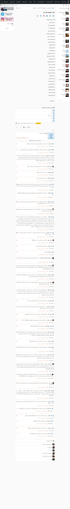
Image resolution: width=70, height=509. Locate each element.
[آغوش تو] (67, 85)
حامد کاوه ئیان (41, 133)
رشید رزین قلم (49, 320)
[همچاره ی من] (67, 75)
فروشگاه (19, 2)
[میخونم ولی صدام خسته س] (67, 29)
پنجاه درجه (63, 89)
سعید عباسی (50, 341)
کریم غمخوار (50, 274)
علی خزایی (50, 143)
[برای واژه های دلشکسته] (67, 70)
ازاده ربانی (50, 383)
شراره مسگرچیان (49, 306)
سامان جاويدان (49, 354)
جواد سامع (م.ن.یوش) (48, 390)
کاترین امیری (50, 149)
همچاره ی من (63, 74)
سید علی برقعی (49, 232)
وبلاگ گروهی (24, 2)
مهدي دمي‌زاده (49, 209)
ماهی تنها (63, 55)
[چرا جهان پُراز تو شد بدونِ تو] (67, 13)
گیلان (51, 118)
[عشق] (67, 41)
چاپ (34, 8)
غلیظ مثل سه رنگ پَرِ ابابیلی (61, 35)
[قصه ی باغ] (67, 95)
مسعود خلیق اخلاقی (48, 326)
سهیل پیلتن (50, 265)
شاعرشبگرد (63, 45)
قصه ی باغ (63, 94)
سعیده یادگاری (49, 252)
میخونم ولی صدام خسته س (62, 29)
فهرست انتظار (57, 2)
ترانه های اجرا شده (49, 2)
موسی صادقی (49, 332)
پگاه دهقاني (50, 415)
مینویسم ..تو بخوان (62, 79)
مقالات (30, 2)
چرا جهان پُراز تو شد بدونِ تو (61, 13)
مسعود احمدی (49, 282)
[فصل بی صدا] (67, 19)
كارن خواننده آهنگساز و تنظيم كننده (46, 258)
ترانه (52, 130)
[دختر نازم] (67, 65)
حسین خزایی (50, 240)
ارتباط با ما (6, 2)
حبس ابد (63, 23)
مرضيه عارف (50, 314)
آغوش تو (63, 84)
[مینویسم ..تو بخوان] (67, 80)
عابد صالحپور (50, 428)
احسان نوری (50, 401)
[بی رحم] (67, 51)
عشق (64, 40)
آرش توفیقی (50, 217)
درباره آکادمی (12, 2)
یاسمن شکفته (50, 290)
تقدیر (51, 113)
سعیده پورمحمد (48, 374)
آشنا (51, 110)
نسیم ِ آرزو (63, 60)
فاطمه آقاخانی (49, 178)
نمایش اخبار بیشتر (60, 100)
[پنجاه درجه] (67, 90)
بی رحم (64, 50)
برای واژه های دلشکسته (61, 69)
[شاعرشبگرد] (67, 46)
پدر (51, 120)
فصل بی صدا (63, 18)
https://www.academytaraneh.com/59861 (25, 123)
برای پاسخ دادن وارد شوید (41, 146)
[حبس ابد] (67, 24)
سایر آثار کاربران (41, 2)
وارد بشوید (31, 140)
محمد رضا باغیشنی (49, 155)
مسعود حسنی (49, 300)
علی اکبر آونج (50, 201)
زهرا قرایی (50, 184)
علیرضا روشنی (49, 172)
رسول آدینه (50, 364)
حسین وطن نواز (49, 166)
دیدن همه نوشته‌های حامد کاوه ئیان (22, 137)
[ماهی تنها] (67, 56)
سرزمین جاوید (50, 115)
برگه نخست (63, 2)
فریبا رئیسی (50, 347)
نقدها (35, 2)
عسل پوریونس (49, 246)
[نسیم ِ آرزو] (67, 60)
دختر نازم (63, 64)
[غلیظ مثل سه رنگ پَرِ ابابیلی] (67, 35)
